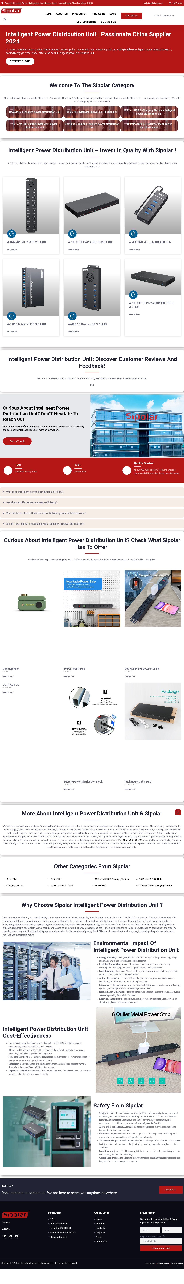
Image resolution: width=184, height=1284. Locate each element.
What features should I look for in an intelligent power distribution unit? (46, 513)
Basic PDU (11, 879)
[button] (131, 16)
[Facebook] (10, 1236)
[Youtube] (16, 1236)
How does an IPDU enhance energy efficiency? (31, 502)
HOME (48, 14)
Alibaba (6, 1228)
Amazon (6, 1222)
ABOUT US (62, 14)
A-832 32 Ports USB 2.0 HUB (26, 242)
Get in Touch (17, 441)
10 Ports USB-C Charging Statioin (112, 879)
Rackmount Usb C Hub (138, 781)
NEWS (112, 14)
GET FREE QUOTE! (20, 61)
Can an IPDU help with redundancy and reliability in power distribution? (45, 523)
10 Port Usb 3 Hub (74, 668)
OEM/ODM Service (86, 22)
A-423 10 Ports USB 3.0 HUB (87, 324)
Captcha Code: (152, 1236)
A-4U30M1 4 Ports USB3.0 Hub (150, 242)
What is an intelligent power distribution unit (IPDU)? (35, 491)
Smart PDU (116, 840)
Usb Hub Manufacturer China (142, 668)
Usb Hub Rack (11, 668)
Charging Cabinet (14, 885)
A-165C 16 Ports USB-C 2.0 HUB (90, 242)
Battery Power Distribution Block (83, 781)
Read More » (12, 250)
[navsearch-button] (5, 20)
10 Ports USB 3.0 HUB (131, 840)
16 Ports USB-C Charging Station (155, 885)
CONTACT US (108, 22)
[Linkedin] (4, 1236)
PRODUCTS (78, 14)
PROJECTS (99, 14)
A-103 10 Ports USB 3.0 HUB (26, 324)
